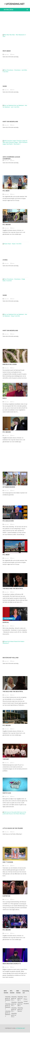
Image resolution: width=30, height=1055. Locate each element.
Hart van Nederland (10, 121)
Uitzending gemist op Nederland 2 (7, 1007)
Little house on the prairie (13, 828)
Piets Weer (7, 51)
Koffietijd (6, 896)
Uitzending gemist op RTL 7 (13, 1009)
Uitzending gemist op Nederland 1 (7, 999)
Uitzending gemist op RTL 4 (13, 998)
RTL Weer (6, 190)
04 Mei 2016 (6, 54)
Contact (26, 1001)
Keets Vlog (7, 793)
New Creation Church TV (12, 963)
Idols (5, 398)
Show (5, 86)
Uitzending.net (20, 1028)
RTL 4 (13, 194)
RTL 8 (13, 592)
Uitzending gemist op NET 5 (20, 998)
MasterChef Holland (10, 657)
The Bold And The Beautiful (13, 588)
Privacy (25, 999)
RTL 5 (13, 401)
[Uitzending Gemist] (15, 4)
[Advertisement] (15, 23)
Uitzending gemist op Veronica (20, 1009)
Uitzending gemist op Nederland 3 (7, 1014)
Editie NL (6, 622)
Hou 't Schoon (8, 862)
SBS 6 (13, 54)
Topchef (6, 759)
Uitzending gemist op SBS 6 (20, 1004)
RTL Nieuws (7, 224)
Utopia (5, 260)
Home (25, 996)
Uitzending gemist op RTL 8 (13, 1015)
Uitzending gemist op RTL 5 (13, 1004)
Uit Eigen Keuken (9, 487)
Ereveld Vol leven (10, 364)
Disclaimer (26, 1003)
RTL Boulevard (8, 521)
